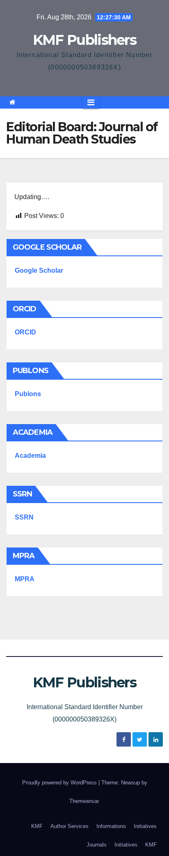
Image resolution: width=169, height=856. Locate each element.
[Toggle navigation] (91, 102)
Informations (111, 826)
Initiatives (145, 826)
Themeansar (83, 801)
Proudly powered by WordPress (60, 782)
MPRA (24, 578)
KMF (37, 826)
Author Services (69, 826)
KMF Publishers (84, 40)
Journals (97, 845)
